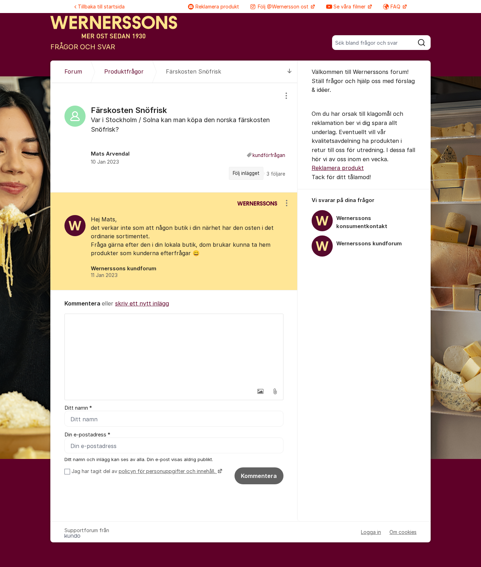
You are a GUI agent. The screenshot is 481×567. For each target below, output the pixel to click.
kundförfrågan (268, 155)
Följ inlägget (246, 173)
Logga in (371, 532)
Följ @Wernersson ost (284, 7)
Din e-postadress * (87, 434)
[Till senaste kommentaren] (289, 72)
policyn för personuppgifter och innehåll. (168, 471)
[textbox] (174, 349)
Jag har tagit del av (143, 471)
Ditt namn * (78, 408)
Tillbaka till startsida (101, 7)
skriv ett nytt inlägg (142, 303)
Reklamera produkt (217, 7)
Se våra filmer (350, 7)
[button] (260, 391)
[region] (174, 137)
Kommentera (259, 475)
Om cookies (403, 532)
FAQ (396, 7)
